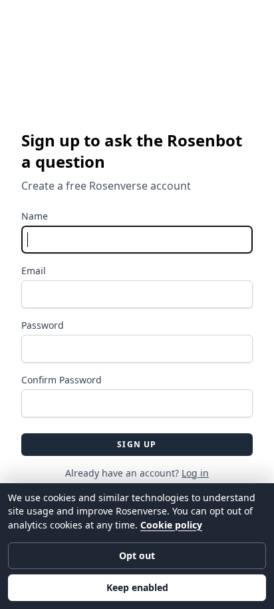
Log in (195, 473)
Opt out (137, 555)
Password (42, 325)
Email (33, 270)
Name (34, 216)
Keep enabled (137, 587)
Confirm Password (61, 379)
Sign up (136, 444)
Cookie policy (171, 524)
